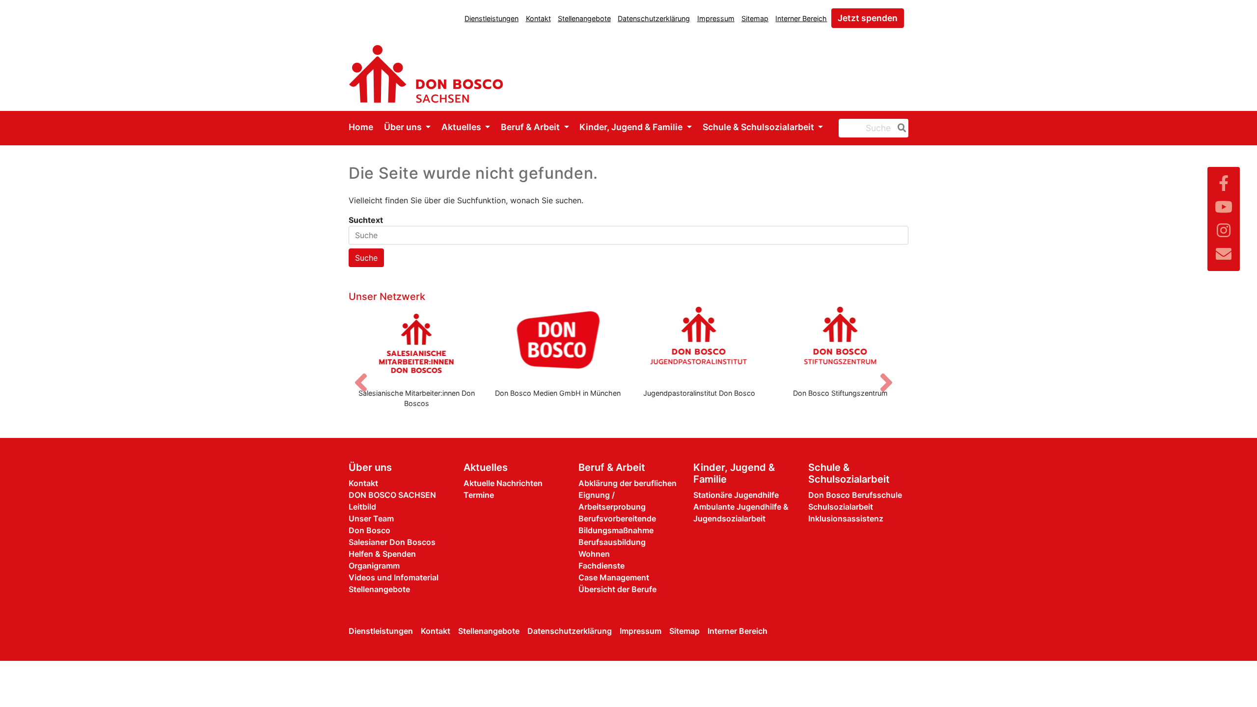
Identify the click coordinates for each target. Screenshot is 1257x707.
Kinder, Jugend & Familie (631, 127)
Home (361, 127)
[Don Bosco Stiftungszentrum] (840, 343)
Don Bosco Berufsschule (855, 495)
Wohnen (594, 554)
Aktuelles (462, 127)
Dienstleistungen (492, 18)
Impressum (716, 18)
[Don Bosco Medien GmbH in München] (558, 343)
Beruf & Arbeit (531, 127)
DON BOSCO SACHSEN (392, 495)
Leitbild (362, 507)
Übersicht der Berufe (617, 589)
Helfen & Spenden (382, 554)
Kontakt (538, 18)
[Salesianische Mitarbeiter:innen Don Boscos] (417, 343)
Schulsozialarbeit (840, 507)
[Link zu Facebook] (1224, 183)
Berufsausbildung (612, 542)
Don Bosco (369, 530)
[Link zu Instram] (1223, 230)
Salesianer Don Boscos (392, 542)
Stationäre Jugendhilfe (736, 495)
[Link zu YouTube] (1223, 207)
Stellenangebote (584, 18)
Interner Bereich (801, 18)
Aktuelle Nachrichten (503, 483)
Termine (479, 495)
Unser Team (371, 518)
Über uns (404, 127)
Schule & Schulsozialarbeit (759, 127)
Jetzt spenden (868, 18)
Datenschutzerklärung (654, 18)
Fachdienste (601, 566)
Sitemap (754, 18)
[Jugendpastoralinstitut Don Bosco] (699, 343)
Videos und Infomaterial (393, 577)
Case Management (613, 577)
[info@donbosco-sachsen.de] (1223, 254)
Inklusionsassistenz (845, 518)
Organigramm (374, 566)
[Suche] (900, 128)
